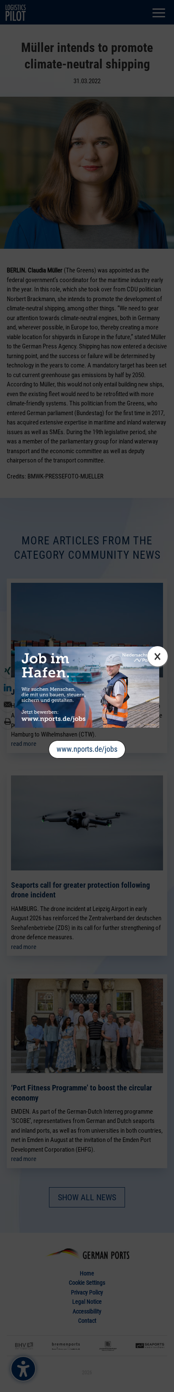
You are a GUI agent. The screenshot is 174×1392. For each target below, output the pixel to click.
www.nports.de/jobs (87, 749)
